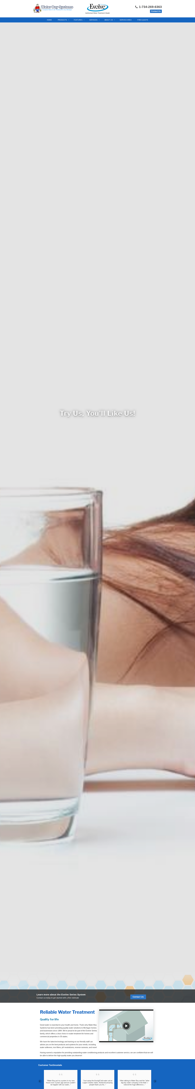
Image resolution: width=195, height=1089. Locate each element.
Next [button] (155, 1081)
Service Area (125, 20)
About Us (108, 20)
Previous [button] (40, 1081)
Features (78, 20)
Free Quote (142, 20)
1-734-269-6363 (150, 7)
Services (93, 20)
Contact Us (156, 11)
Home (49, 20)
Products (62, 20)
